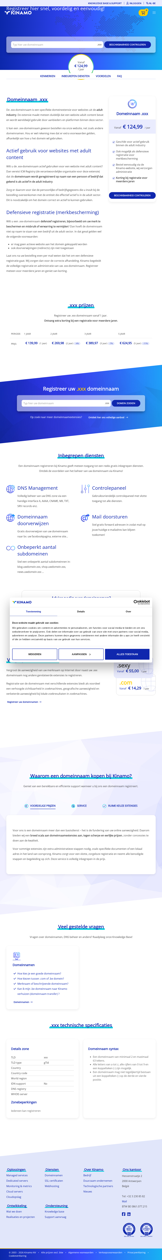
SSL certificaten (54, 1180)
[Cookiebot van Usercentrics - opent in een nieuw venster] (136, 602)
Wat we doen (14, 1211)
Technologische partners (98, 1186)
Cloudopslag (13, 1197)
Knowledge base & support (105, 3)
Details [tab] (81, 611)
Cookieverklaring (17, 1255)
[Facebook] (123, 1214)
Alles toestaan (127, 654)
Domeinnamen (54, 1175)
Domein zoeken (126, 403)
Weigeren (34, 654)
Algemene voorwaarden (80, 1252)
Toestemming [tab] (33, 611)
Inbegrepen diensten (76, 76)
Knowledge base (54, 1211)
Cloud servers (14, 1191)
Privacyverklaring (137, 1252)
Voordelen (103, 76)
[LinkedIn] (129, 1214)
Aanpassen (79, 654)
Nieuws (87, 1191)
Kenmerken (47, 76)
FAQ (119, 76)
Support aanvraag (55, 1217)
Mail (124, 1201)
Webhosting (52, 1186)
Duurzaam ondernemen (97, 1180)
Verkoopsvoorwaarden (110, 1252)
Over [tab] (128, 611)
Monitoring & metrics (19, 1186)
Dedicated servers (17, 1180)
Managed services (17, 1175)
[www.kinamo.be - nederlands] (20, 12)
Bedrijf (87, 1175)
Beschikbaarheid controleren (127, 44)
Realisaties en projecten (20, 1217)
